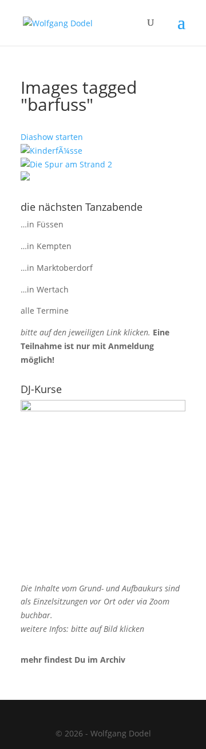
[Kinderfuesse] (51, 150)
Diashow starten (52, 136)
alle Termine (45, 310)
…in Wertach (45, 289)
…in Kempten (46, 246)
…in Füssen (42, 224)
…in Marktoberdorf (57, 267)
